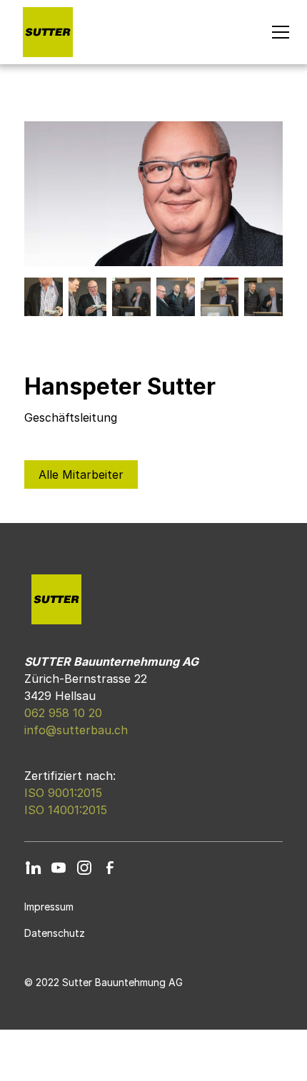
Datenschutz (54, 933)
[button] (277, 32)
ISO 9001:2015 (63, 793)
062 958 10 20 (63, 713)
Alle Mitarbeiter (81, 474)
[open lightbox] (153, 193)
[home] (44, 32)
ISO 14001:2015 (65, 810)
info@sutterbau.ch (76, 730)
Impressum (49, 906)
